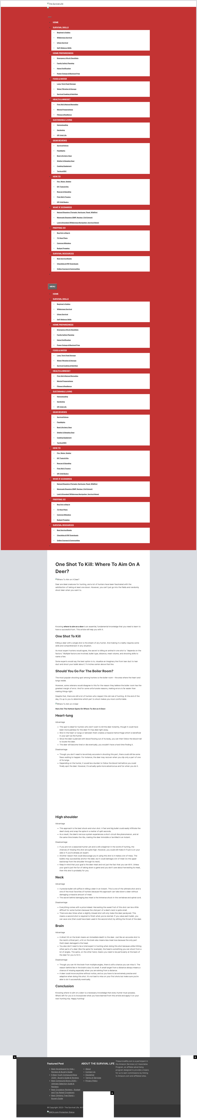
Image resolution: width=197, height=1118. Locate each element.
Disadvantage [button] (61, 749)
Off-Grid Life (61, 135)
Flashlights (61, 151)
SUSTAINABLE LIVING (62, 120)
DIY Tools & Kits (63, 187)
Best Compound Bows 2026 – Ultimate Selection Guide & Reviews (64, 1084)
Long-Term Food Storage (66, 84)
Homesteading (62, 125)
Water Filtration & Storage (66, 89)
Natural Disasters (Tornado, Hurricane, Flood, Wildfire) (77, 212)
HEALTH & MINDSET (61, 99)
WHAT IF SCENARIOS (62, 207)
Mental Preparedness (65, 110)
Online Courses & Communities (68, 269)
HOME (55, 22)
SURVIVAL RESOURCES (63, 253)
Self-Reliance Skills (64, 48)
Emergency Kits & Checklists (67, 58)
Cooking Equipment (64, 166)
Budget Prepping (63, 248)
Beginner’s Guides (63, 33)
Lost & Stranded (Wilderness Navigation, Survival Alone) (78, 223)
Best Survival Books (64, 259)
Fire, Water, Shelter (64, 182)
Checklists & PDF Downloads (67, 264)
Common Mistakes (64, 243)
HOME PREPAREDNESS (63, 53)
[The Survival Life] (55, 8)
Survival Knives (62, 146)
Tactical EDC (61, 171)
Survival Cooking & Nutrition (67, 94)
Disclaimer (89, 1075)
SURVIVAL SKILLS (61, 27)
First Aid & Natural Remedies (67, 104)
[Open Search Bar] (48, 12)
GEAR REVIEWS (60, 140)
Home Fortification (64, 68)
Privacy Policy (91, 1081)
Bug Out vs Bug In (63, 233)
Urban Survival (62, 43)
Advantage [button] (60, 722)
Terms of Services (93, 1078)
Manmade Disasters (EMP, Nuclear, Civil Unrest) (75, 218)
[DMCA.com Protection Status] (60, 1112)
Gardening (61, 130)
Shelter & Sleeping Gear (65, 161)
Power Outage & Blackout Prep (68, 74)
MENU (53, 286)
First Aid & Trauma (64, 197)
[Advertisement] (189, 1086)
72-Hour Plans (62, 238)
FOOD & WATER (60, 79)
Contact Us (90, 1072)
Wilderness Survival (64, 38)
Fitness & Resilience (64, 115)
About (88, 1069)
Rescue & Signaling (64, 192)
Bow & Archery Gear (64, 156)
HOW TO (57, 176)
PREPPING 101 (59, 228)
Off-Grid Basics (63, 202)
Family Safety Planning (65, 63)
